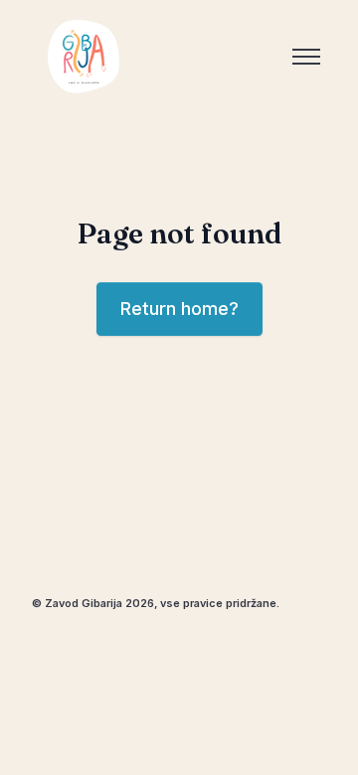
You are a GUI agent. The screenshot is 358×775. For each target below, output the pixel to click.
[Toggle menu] (306, 57)
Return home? (179, 308)
